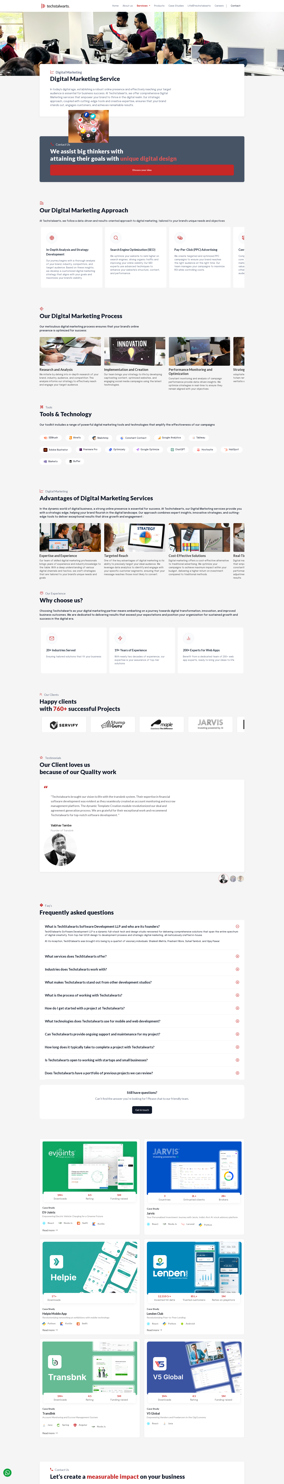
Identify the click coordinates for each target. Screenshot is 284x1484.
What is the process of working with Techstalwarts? (83, 995)
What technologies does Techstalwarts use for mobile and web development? (102, 1021)
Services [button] (142, 6)
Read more (48, 1230)
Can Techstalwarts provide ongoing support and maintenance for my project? (102, 1034)
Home (115, 6)
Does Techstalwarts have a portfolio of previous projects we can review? (99, 1073)
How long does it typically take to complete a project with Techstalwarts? (99, 1047)
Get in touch (142, 1109)
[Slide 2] (233, 879)
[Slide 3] (240, 879)
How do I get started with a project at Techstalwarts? (85, 1008)
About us (128, 6)
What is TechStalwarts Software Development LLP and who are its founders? (102, 926)
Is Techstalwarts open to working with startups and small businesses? (96, 1060)
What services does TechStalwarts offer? (76, 956)
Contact (235, 6)
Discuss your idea (142, 170)
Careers (219, 6)
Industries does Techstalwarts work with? (76, 969)
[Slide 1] (223, 879)
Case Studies (176, 6)
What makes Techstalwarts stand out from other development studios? (98, 982)
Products (159, 6)
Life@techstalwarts (199, 6)
